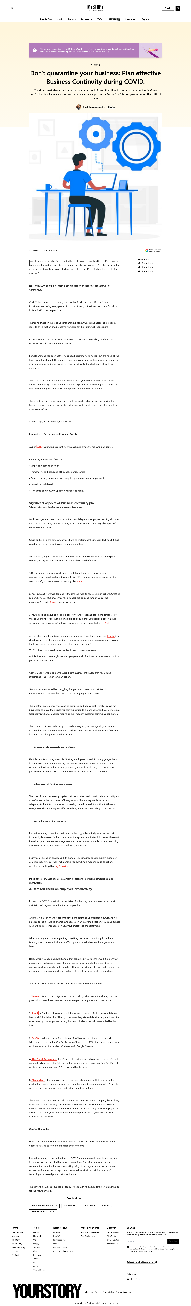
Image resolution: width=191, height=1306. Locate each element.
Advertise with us (74, 1198)
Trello (107, 623)
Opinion (94, 65)
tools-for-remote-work (43, 1205)
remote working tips (42, 1211)
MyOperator (61, 866)
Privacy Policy (108, 1292)
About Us (89, 1292)
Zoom (53, 602)
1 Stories (111, 107)
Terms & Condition (123, 1292)
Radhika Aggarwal (93, 107)
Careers (98, 1292)
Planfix (110, 636)
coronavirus (69, 1205)
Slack (79, 581)
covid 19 (106, 1205)
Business (89, 1205)
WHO (40, 446)
